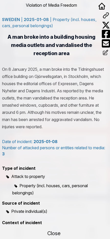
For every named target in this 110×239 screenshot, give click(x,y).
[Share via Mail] (106, 43)
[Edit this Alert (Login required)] (106, 53)
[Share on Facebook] (106, 34)
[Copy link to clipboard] (106, 15)
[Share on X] (106, 25)
